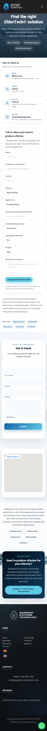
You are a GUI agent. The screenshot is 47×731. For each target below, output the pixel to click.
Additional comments (14, 259)
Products (20, 327)
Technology (15, 531)
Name (7, 152)
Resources (31, 537)
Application (10, 200)
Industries (32, 322)
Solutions (8, 327)
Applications (18, 322)
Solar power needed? (14, 236)
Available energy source (15, 224)
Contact (31, 327)
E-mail (7, 386)
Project (8, 247)
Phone (7, 397)
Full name (8, 375)
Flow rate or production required (18, 212)
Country (8, 176)
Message (10, 417)
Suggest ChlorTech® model (19, 279)
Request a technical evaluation (23, 590)
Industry (8, 188)
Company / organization (15, 164)
